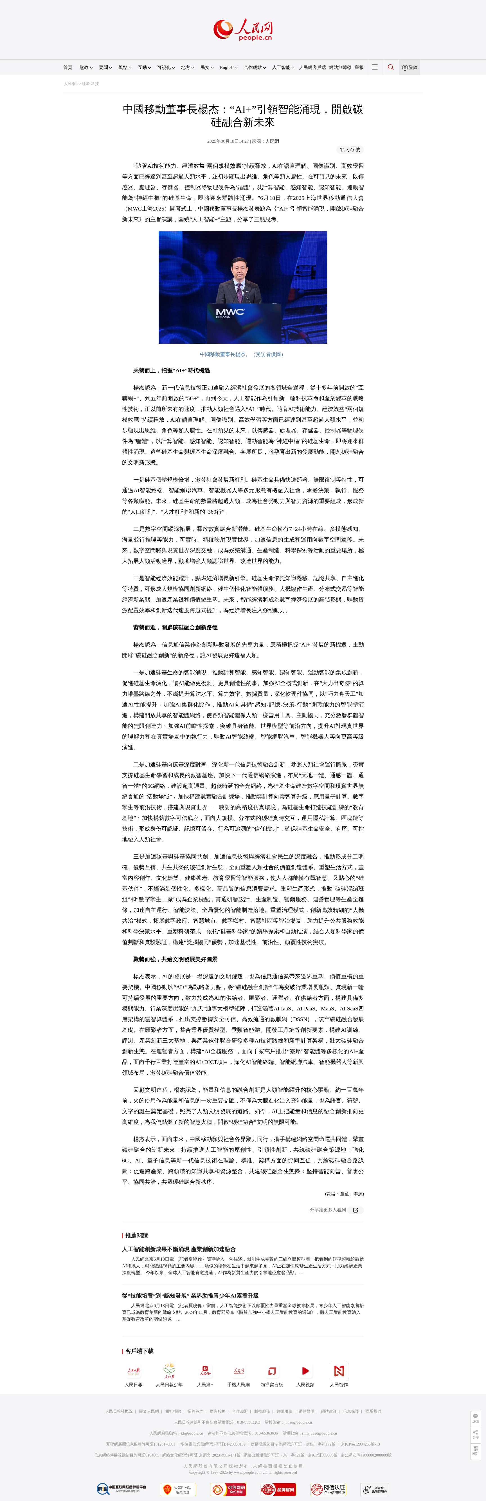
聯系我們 (373, 1411)
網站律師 (329, 1411)
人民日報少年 (169, 1384)
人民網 (70, 84)
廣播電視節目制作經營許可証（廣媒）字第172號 (293, 1444)
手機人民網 (238, 1384)
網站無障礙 (340, 67)
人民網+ (205, 1384)
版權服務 (262, 1411)
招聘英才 (195, 1411)
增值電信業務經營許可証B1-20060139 (213, 1444)
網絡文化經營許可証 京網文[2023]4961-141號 (201, 1455)
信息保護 (351, 1411)
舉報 (359, 67)
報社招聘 (173, 1411)
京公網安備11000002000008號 (366, 1455)
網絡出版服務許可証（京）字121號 (274, 1455)
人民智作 (339, 1384)
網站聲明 (306, 1411)
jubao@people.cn (298, 1422)
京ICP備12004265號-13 (360, 1444)
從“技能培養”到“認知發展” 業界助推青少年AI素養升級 (190, 1295)
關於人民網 (149, 1411)
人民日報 (134, 1384)
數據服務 (284, 1411)
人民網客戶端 (312, 67)
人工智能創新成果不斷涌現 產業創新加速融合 (179, 1249)
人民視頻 (305, 1384)
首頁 (67, 67)
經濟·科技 (90, 84)
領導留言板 (272, 1384)
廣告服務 (218, 1411)
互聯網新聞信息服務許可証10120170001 (140, 1444)
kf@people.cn (192, 1433)
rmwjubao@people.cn (319, 1433)
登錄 (413, 67)
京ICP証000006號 (323, 1455)
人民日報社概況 (119, 1411)
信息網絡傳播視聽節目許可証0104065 (126, 1455)
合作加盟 (240, 1411)
